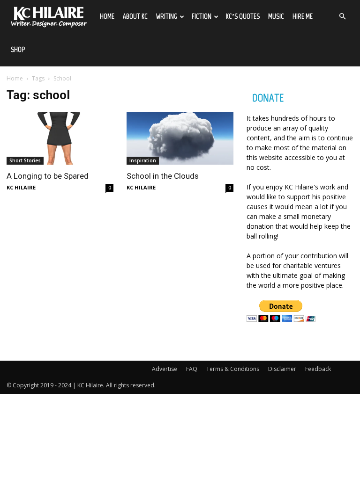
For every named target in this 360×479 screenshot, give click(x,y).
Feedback (318, 369)
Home (107, 16)
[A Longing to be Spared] (60, 138)
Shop (18, 49)
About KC (135, 16)
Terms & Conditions (232, 369)
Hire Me (302, 16)
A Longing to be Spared (48, 176)
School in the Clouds (163, 176)
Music (276, 16)
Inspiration (142, 160)
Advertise (164, 369)
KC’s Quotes (243, 16)
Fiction (201, 16)
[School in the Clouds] (180, 138)
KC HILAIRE (21, 187)
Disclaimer (282, 369)
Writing (166, 16)
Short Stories (25, 160)
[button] (342, 16)
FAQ (191, 369)
